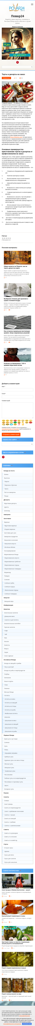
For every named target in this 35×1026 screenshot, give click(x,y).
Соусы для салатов (10, 858)
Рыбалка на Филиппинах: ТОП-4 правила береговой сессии (15, 364)
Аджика (6, 851)
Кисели (6, 641)
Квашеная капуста (10, 543)
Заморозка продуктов (11, 536)
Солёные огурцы (9, 587)
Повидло (7, 576)
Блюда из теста (9, 471)
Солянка (6, 742)
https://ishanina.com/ (16, 137)
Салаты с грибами (9, 822)
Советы (6, 829)
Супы (5, 746)
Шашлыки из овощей (11, 724)
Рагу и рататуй (9, 667)
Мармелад (7, 572)
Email (4, 393)
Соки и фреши (8, 656)
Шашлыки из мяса (10, 720)
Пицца (6, 496)
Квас (5, 638)
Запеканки (7, 678)
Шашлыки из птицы (11, 728)
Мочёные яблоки (9, 547)
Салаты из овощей (10, 818)
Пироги (6, 481)
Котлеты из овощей (11, 703)
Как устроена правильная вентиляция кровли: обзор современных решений (17, 332)
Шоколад (7, 511)
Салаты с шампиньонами (12, 825)
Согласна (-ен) (27, 1023)
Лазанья (6, 688)
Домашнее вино (9, 616)
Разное (6, 793)
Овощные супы (9, 767)
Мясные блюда (9, 692)
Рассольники (8, 775)
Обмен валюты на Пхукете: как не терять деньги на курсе (15, 267)
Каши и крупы (8, 681)
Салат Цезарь (8, 804)
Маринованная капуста (11, 558)
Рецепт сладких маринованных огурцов (14, 968)
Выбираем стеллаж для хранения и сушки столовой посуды (16, 299)
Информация (6, 78)
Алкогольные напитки (11, 613)
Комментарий (6, 400)
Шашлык (7, 717)
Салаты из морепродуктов (12, 808)
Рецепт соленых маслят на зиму (11, 994)
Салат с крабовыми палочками (14, 811)
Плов (6, 685)
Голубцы (6, 674)
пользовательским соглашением (10, 429)
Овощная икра (8, 601)
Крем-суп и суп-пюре (10, 739)
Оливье (6, 800)
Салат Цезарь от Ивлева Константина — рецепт (16, 890)
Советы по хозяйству (10, 840)
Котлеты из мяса (10, 699)
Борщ (6, 749)
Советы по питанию (10, 837)
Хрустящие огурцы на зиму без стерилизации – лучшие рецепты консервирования (16, 942)
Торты (6, 489)
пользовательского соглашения (12, 1023)
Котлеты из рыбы (10, 710)
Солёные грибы (9, 583)
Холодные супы (9, 789)
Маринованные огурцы (11, 565)
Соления (7, 579)
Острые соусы (8, 848)
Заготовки (7, 518)
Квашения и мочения (11, 540)
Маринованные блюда (11, 554)
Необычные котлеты (11, 713)
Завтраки (7, 514)
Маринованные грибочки (12, 561)
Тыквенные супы (10, 771)
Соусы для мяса (9, 855)
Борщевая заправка (11, 753)
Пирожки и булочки (10, 485)
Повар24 (17, 16)
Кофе (6, 630)
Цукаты (6, 507)
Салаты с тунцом (9, 815)
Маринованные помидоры (12, 569)
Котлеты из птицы (10, 706)
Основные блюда (10, 660)
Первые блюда (9, 735)
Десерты (7, 500)
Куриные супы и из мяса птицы (14, 760)
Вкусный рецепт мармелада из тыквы (13, 916)
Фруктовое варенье (10, 526)
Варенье (7, 522)
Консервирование (10, 551)
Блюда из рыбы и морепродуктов (14, 670)
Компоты (7, 645)
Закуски (7, 598)
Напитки (7, 609)
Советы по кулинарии (11, 833)
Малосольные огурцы (11, 590)
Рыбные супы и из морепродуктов (15, 778)
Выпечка (7, 478)
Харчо (6, 785)
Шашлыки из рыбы (11, 731)
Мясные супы (8, 764)
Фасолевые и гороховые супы (13, 782)
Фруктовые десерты (10, 503)
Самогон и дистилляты (11, 620)
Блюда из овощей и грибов (12, 663)
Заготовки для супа (10, 533)
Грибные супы (8, 757)
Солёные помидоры (10, 594)
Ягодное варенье (9, 529)
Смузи (6, 652)
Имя (3, 386)
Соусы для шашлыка (10, 862)
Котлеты (7, 695)
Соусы (6, 844)
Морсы (6, 648)
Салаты (6, 797)
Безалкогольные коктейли (12, 623)
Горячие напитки (9, 627)
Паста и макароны (10, 492)
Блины (6, 474)
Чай (5, 634)
